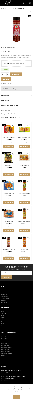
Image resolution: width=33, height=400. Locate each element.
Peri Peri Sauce (24, 249)
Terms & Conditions (6, 298)
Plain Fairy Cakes (9, 221)
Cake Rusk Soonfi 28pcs (8, 193)
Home (2, 8)
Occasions (9, 8)
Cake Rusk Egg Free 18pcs (24, 137)
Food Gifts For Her (5, 349)
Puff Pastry (3, 324)
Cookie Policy (4, 296)
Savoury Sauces (19, 8)
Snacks (3, 326)
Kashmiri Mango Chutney (24, 221)
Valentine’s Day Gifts (6, 353)
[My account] (26, 3)
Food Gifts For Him (5, 351)
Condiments (4, 328)
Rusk (2, 322)
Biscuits (3, 311)
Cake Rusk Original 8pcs (8, 137)
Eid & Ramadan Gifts (6, 341)
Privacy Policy (4, 294)
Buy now (6, 79)
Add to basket (15, 74)
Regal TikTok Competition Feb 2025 (10, 384)
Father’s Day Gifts (5, 343)
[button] (8, 146)
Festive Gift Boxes (5, 345)
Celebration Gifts (5, 337)
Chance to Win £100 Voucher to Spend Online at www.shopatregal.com (13, 377)
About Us (3, 290)
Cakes (2, 315)
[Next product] (31, 11)
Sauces (3, 317)
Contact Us (4, 302)
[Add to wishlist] (12, 125)
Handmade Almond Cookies (24, 166)
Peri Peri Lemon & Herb (24, 193)
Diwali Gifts (4, 339)
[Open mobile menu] (2, 3)
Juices (2, 319)
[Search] (23, 3)
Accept (16, 397)
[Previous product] (27, 11)
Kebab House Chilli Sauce (9, 249)
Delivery (3, 300)
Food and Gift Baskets (6, 347)
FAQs (2, 292)
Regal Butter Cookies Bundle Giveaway (11, 370)
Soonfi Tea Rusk (8, 165)
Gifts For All (4, 355)
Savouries (3, 313)
